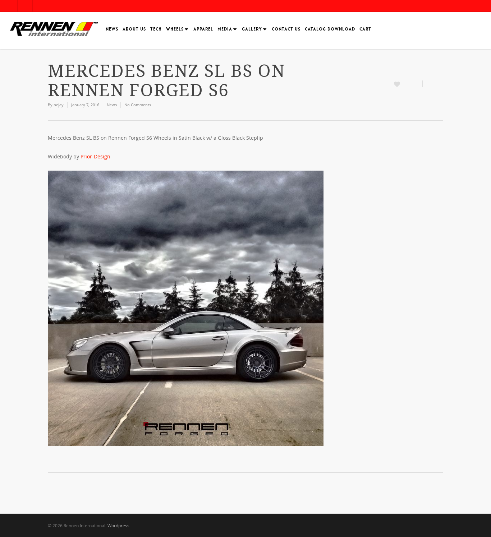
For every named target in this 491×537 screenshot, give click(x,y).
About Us (134, 29)
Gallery (252, 29)
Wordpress (118, 526)
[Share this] (416, 83)
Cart (365, 29)
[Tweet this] (428, 83)
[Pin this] (438, 83)
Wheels (175, 29)
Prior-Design (95, 156)
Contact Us (286, 29)
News (112, 29)
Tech (156, 29)
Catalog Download (330, 29)
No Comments (137, 104)
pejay (59, 104)
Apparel (203, 29)
